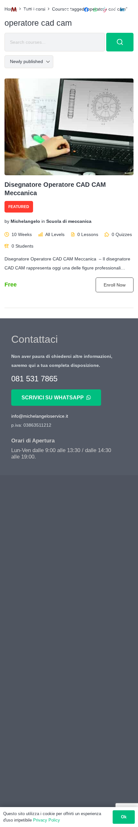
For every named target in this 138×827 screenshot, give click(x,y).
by (6, 221)
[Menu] (68, 10)
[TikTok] (104, 9)
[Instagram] (113, 9)
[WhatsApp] (95, 9)
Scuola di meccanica (68, 221)
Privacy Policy (46, 820)
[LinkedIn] (122, 9)
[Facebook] (86, 9)
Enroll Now (114, 284)
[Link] (24, 9)
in (43, 221)
